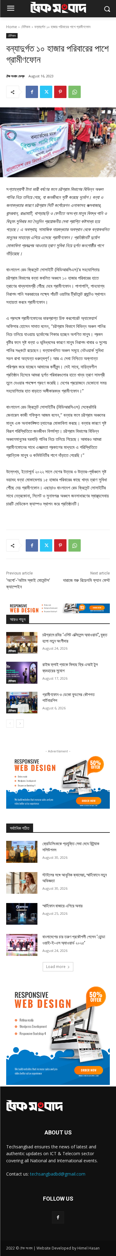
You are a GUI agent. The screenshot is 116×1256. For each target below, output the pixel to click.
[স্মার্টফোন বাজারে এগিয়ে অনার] (21, 914)
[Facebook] (32, 92)
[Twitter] (46, 92)
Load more (56, 966)
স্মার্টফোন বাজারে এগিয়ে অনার (62, 905)
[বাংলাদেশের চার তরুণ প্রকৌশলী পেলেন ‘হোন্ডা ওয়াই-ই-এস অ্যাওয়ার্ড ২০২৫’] (21, 945)
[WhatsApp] (74, 92)
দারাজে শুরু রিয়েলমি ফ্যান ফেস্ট (86, 580)
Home (11, 26)
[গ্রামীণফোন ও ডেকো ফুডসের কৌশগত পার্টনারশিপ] (21, 702)
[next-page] (20, 724)
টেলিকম (25, 26)
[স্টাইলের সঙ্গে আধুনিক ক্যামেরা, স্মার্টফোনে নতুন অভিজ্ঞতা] (21, 883)
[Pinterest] (60, 92)
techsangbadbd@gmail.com (57, 1174)
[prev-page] (10, 724)
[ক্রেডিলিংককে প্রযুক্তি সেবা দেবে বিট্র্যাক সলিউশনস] (21, 851)
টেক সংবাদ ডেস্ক (15, 76)
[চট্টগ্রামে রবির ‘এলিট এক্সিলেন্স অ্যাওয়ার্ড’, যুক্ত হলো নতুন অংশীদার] (21, 643)
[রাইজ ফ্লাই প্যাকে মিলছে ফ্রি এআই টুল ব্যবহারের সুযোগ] (21, 672)
